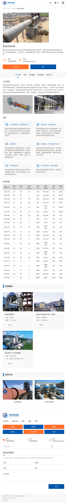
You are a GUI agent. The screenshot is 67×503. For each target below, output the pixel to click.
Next (62, 392)
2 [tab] (26, 40)
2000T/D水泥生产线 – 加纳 (45, 314)
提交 (56, 486)
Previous (5, 392)
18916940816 (12, 61)
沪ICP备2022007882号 (9, 498)
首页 (4, 8)
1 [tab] (24, 40)
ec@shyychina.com (29, 61)
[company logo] (9, 3)
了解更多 (10, 325)
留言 (43, 67)
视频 (29, 421)
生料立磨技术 (9, 314)
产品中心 (8, 8)
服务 (23, 421)
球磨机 (33, 427)
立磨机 (13, 427)
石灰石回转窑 (49, 402)
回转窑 (14, 8)
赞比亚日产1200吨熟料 (13, 353)
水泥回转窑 (17, 402)
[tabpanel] (26, 27)
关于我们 (5, 421)
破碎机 (13, 432)
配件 (54, 432)
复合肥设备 (33, 432)
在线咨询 (15, 67)
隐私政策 (5, 500)
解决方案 (15, 421)
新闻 (36, 421)
